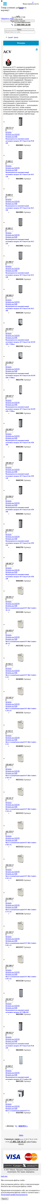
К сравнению (37, 53)
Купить (8, 132)
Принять (5, 1199)
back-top (4, 1176)
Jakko (21, 1135)
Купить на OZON (13, 134)
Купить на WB (11, 137)
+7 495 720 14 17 (18, 1141)
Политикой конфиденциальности (14, 1195)
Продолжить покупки (17, 21)
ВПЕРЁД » (23, 1126)
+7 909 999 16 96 (22, 24)
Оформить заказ (7, 19)
